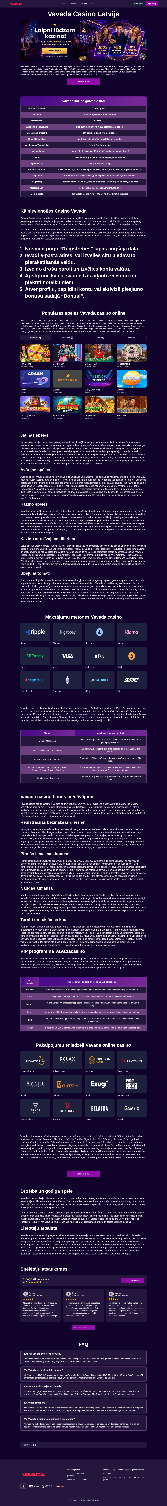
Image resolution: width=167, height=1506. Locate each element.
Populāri (33, 337)
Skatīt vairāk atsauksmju (83, 1328)
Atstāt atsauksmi (132, 1281)
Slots (129, 337)
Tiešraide (66, 337)
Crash (97, 337)
